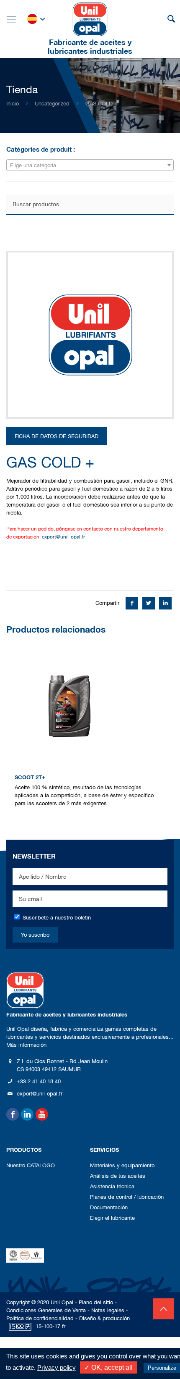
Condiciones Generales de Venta (46, 1310)
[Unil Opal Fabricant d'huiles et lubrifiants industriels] (90, 19)
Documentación (109, 1207)
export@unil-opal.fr (63, 537)
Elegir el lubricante (112, 1218)
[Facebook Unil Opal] (12, 1114)
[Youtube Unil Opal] (42, 1114)
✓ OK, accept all (108, 1367)
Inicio (12, 103)
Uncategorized (52, 103)
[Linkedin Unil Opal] (27, 1114)
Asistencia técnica (112, 1186)
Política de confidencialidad (40, 1318)
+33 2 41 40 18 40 (39, 1081)
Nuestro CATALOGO (30, 1165)
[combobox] (90, 165)
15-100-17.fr (50, 1326)
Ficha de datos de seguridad (56, 436)
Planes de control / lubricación (127, 1197)
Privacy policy (56, 1367)
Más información (26, 1045)
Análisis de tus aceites (117, 1176)
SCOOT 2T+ (30, 777)
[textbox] (90, 165)
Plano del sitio (96, 1302)
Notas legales (107, 1310)
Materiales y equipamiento (122, 1165)
